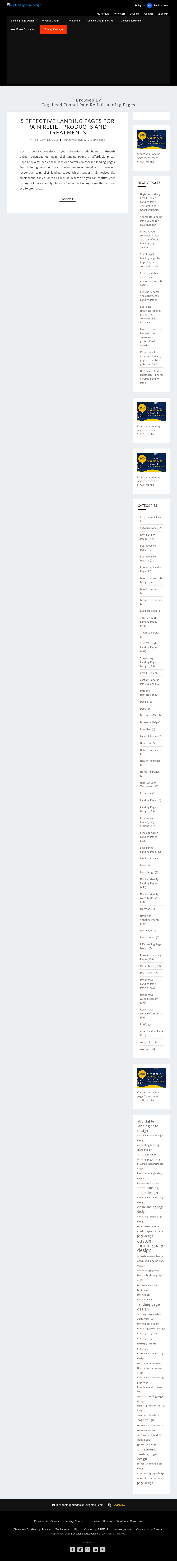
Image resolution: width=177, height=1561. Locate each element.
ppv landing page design (146, 1445)
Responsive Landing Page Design (148, 984)
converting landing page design (149, 1219)
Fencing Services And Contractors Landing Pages (150, 295)
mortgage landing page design (150, 1425)
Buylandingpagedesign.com (86, 1533)
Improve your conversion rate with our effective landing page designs (150, 239)
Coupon (88, 1529)
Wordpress (146, 1049)
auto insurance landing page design (149, 1157)
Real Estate (147, 973)
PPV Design (73, 20)
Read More (69, 198)
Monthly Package (53, 29)
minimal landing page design (150, 1399)
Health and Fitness (151, 750)
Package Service (74, 1521)
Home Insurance (149, 771)
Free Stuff (145, 729)
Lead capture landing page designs (147, 822)
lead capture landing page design (150, 1356)
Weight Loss (147, 1042)
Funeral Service (149, 736)
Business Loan (148, 610)
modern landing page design (148, 1417)
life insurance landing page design (149, 1370)
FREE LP (103, 1529)
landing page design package (151, 1328)
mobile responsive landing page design (151, 1408)
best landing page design (148, 1190)
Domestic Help (149, 722)
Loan (143, 865)
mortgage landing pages (146, 1430)
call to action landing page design (150, 1200)
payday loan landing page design (149, 1437)
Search (164, 13)
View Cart (119, 13)
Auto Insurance (149, 528)
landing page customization (144, 1297)
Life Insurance (148, 858)
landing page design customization (149, 1317)
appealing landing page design (148, 1147)
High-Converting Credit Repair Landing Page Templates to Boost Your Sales (150, 202)
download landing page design (151, 1263)
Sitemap (158, 1529)
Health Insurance (150, 760)
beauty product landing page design (150, 1166)
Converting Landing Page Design (148, 662)
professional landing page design (147, 1454)
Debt (143, 708)
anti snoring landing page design (150, 1138)
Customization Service (47, 1521)
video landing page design (150, 1473)
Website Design (50, 20)
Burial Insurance (149, 589)
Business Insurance (151, 600)
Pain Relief (146, 930)
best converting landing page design (149, 1176)
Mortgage (146, 909)
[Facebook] (72, 1549)
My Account (103, 13)
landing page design (148, 1306)
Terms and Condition (25, 1529)
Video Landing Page (151, 1031)
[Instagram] (87, 1549)
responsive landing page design (149, 1466)
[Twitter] (80, 1549)
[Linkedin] (95, 1549)
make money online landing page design (150, 1380)
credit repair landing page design (150, 1233)
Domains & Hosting (131, 20)
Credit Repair (148, 673)
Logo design (147, 872)
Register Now (161, 5)
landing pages (142, 1349)
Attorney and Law (150, 517)
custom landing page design (151, 1245)
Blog (76, 1529)
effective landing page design (148, 1270)
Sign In (141, 5)
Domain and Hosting (100, 1521)
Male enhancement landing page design (149, 1389)
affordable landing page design (147, 1126)
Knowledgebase (122, 1529)
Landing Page (148, 800)
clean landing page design (150, 1209)
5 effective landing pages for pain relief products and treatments (68, 126)
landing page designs (145, 1339)
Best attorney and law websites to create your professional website (150, 337)
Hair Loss (145, 743)
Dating (144, 701)
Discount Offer (148, 715)
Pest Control (147, 937)
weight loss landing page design (149, 1480)
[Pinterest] (102, 1549)
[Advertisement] (88, 59)
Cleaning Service (149, 632)
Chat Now (119, 1504)
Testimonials (62, 1529)
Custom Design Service (100, 20)
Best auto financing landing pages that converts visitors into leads (150, 314)
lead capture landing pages (149, 1363)
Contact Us (142, 1529)
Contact (148, 13)
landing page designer (148, 1323)
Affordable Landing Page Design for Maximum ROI (151, 220)
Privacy (46, 1529)
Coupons (134, 13)
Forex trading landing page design (149, 1277)
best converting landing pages (148, 1183)
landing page (142, 1290)
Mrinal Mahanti (73, 139)
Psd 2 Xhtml (147, 966)
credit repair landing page (148, 1226)
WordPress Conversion (23, 29)
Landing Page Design (23, 20)
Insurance (146, 793)
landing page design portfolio (148, 1334)
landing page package (146, 1344)
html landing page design (147, 1285)
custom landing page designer (150, 1256)
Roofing (145, 1024)
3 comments (96, 139)
